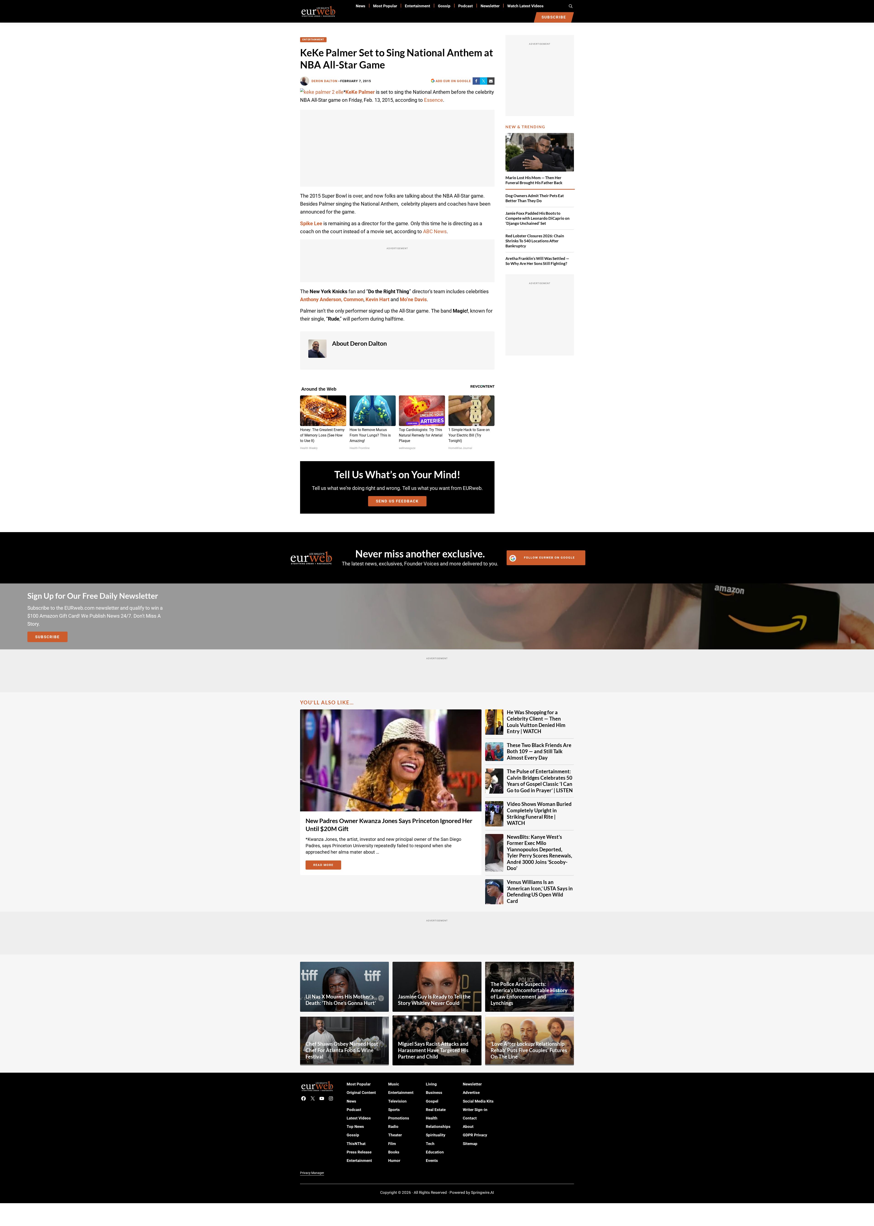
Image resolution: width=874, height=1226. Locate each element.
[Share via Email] (491, 81)
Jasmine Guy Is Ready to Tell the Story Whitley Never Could (434, 1000)
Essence (433, 100)
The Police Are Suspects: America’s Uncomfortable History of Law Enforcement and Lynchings (529, 993)
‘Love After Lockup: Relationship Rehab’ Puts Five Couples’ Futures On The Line (529, 1050)
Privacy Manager (312, 1173)
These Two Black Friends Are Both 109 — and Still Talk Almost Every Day (539, 751)
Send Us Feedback (397, 501)
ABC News (435, 231)
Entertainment (313, 39)
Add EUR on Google (453, 81)
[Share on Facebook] (476, 81)
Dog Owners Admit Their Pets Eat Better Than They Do (534, 198)
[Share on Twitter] (483, 81)
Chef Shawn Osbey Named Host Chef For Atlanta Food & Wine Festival (342, 1050)
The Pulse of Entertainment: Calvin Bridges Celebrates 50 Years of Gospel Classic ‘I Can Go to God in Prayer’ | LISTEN (540, 781)
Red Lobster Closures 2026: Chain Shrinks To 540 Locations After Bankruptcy (534, 240)
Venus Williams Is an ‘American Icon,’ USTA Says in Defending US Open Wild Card (540, 891)
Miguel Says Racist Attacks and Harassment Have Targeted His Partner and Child (433, 1050)
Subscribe (47, 637)
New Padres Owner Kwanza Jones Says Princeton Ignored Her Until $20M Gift (389, 824)
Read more (327, 865)
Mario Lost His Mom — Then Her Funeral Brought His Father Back (533, 180)
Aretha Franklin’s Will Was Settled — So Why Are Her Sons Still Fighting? (537, 261)
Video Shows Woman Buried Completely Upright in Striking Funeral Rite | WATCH (539, 813)
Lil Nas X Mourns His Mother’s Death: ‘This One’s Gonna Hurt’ (341, 1000)
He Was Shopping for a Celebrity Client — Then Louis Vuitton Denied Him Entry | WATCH (536, 721)
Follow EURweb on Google (549, 557)
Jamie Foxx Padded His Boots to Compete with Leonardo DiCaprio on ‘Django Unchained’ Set (537, 218)
